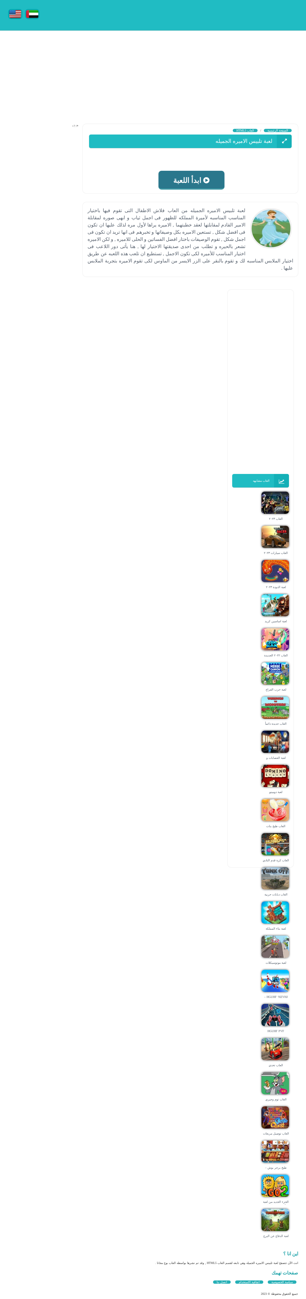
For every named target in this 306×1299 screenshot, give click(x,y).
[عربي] (32, 13)
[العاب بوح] (253, 14)
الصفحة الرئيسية (277, 130)
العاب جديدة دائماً (276, 723)
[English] (15, 13)
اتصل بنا (222, 1282)
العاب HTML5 (245, 130)
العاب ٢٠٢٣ (276, 518)
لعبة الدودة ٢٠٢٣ (276, 587)
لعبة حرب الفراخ (276, 689)
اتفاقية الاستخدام (249, 1282)
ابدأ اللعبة (186, 180)
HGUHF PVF (275, 1031)
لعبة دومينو (275, 792)
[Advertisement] (153, 72)
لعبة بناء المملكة (276, 928)
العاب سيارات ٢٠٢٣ (276, 553)
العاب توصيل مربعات (276, 1133)
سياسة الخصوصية (282, 1282)
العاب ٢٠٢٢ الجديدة (276, 655)
